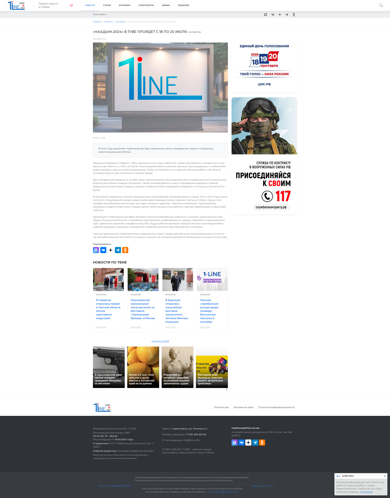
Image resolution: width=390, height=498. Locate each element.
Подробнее (366, 492)
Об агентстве (221, 407)
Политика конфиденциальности (276, 407)
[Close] (384, 476)
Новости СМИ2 (160, 341)
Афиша (166, 5)
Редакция (183, 5)
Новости (90, 5)
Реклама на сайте (244, 407)
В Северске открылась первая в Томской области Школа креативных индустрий (108, 309)
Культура (101, 294)
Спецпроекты (146, 5)
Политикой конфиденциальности (223, 492)
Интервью (124, 5)
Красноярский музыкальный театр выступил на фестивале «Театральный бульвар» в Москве (143, 309)
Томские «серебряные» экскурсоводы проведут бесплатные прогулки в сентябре (209, 311)
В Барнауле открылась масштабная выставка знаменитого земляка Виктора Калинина (176, 311)
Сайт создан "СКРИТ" (263, 486)
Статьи (107, 5)
